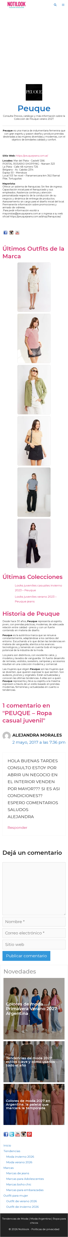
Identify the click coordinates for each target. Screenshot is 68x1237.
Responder (17, 827)
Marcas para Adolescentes (25, 1178)
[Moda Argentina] (16, 5)
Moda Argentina (40, 1218)
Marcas (8, 1167)
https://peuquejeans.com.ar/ (32, 155)
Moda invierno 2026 (20, 1156)
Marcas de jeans (17, 1173)
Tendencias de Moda (15, 1218)
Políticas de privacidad (45, 1229)
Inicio (7, 1145)
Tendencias (11, 1151)
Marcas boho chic (18, 1184)
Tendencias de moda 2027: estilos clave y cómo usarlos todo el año (30, 1061)
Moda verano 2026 (19, 1162)
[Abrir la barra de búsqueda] (55, 5)
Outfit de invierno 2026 (22, 1206)
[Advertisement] (34, 45)
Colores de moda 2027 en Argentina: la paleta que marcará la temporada (28, 1104)
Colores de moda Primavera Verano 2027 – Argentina (33, 1009)
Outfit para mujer (15, 1195)
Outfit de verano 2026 (21, 1201)
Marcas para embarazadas (25, 1190)
